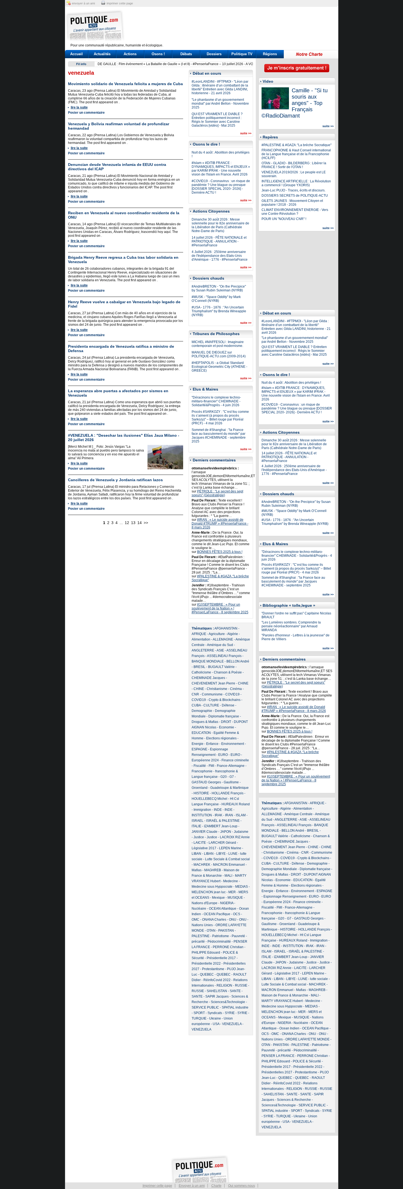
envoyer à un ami (83, 3)
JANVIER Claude (204, 832)
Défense (228, 705)
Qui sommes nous (241, 1186)
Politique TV (241, 54)
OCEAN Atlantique (222, 908)
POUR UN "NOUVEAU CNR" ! (284, 219)
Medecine (230, 881)
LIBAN (196, 854)
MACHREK (202, 865)
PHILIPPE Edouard (206, 952)
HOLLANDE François (227, 793)
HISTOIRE (201, 793)
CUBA (196, 705)
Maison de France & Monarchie (285, 995)
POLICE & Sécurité (307, 1061)
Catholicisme (201, 672)
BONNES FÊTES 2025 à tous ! (219, 552)
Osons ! (158, 54)
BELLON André (237, 661)
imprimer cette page (120, 3)
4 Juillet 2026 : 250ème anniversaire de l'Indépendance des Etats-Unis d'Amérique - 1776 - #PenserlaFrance (220, 255)
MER (232, 892)
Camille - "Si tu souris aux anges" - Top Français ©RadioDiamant (295, 103)
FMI (211, 766)
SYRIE (230, 1013)
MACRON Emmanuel (229, 865)
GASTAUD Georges (206, 782)
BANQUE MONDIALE (208, 661)
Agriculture (217, 634)
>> (146, 522)
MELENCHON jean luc (209, 892)
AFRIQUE (199, 634)
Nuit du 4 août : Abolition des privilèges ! (291, 383)
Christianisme (217, 689)
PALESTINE (200, 936)
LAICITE (200, 843)
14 (139, 522)
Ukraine (215, 1018)
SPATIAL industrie (235, 1007)
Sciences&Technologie (228, 1002)
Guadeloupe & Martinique (229, 788)
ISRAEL (197, 821)
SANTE (235, 991)
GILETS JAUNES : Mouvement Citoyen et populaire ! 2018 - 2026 (292, 203)
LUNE (232, 854)
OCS (236, 914)
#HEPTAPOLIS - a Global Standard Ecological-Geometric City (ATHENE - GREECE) (219, 366)
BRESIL (199, 667)
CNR (195, 694)
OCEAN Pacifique (217, 914)
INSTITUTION (202, 815)
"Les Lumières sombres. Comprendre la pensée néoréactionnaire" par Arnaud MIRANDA (291, 626)
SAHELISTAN (217, 991)
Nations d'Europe (204, 903)
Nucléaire (199, 908)
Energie (197, 744)
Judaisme (241, 832)
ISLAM (241, 815)
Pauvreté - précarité (276, 1050)
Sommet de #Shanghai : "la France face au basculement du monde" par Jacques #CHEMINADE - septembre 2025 (219, 435)
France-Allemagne (231, 766)
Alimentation (201, 639)
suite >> (245, 133)
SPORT (199, 1013)
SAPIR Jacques (217, 996)
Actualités (102, 54)
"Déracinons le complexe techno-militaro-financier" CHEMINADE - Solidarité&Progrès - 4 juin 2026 (216, 401)
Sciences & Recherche (294, 1100)
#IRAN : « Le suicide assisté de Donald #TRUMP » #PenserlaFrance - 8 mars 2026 (220, 523)
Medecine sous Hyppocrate (212, 887)
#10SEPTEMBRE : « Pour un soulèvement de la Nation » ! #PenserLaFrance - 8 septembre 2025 (220, 608)
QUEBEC (207, 974)
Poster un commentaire (86, 113)
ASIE (220, 650)
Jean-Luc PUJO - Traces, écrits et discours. (293, 190)
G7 (231, 777)
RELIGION (224, 985)
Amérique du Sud (220, 645)
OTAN (211, 930)
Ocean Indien (289, 1028)
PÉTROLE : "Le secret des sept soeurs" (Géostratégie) (217, 493)
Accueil (76, 54)
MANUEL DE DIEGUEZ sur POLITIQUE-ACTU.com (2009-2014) (219, 354)
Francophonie (202, 771)
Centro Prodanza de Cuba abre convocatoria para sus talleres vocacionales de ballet (161, 64)
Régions (270, 54)
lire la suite (79, 107)
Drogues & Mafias (205, 722)
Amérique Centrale (298, 814)
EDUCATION (201, 733)
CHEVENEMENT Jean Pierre (213, 683)
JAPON (225, 832)
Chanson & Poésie (228, 672)
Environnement (232, 744)
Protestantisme (213, 969)
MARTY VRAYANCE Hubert (282, 1001)
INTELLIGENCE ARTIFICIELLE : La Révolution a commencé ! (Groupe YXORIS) (296, 183)
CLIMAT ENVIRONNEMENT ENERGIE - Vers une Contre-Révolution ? (295, 212)
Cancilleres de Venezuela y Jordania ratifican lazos (115, 480)
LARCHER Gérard (222, 843)
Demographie (202, 711)
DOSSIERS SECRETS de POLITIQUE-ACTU (295, 195)
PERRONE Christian (228, 947)
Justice (199, 837)
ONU (232, 919)
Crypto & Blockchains (224, 700)
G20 (223, 777)
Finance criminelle (235, 760)
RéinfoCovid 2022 (217, 980)
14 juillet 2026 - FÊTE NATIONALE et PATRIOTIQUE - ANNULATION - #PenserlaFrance (219, 241)
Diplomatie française (223, 716)
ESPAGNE (199, 749)
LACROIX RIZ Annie (235, 837)
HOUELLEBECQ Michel (209, 799)
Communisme (212, 694)
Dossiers (214, 54)
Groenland (200, 788)
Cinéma (236, 689)
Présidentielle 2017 (221, 958)
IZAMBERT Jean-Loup (220, 826)
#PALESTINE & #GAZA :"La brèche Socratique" (296, 145)
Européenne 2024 (205, 760)
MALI (228, 876)
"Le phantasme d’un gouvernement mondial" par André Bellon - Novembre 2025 (220, 103)
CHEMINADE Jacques (208, 678)
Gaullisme (231, 782)
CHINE (243, 683)
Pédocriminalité (219, 941)
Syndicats (215, 1013)
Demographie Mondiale (279, 869)
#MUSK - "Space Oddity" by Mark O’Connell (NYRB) (216, 299)
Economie (226, 727)
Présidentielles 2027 (277, 1072)
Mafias (197, 870)
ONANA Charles (214, 919)
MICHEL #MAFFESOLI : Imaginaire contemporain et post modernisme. (218, 344)
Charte (216, 1186)
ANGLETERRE (203, 650)
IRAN (229, 815)
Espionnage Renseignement (284, 896)
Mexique (218, 898)
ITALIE (196, 826)
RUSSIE (241, 985)
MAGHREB (212, 870)
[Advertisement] (236, 26)
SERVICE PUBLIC (205, 1007)
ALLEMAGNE (223, 639)
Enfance (212, 744)
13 (133, 522)
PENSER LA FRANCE (278, 1056)
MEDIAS (241, 887)
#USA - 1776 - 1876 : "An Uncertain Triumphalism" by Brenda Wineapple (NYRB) (219, 311)
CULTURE (211, 705)
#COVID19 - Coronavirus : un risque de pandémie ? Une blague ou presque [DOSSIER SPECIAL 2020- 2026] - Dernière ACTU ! (221, 186)
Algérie (232, 634)
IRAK (218, 815)
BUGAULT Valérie (221, 667)
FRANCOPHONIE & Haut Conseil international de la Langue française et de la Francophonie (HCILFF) (296, 154)
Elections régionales (221, 738)
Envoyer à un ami (192, 1186)
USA (216, 1024)
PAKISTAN (226, 930)
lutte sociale (319, 979)
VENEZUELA (232, 1024)
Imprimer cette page (157, 1186)
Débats (186, 54)
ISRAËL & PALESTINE (223, 821)
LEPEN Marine (230, 848)
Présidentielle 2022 (206, 963)
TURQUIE (199, 1018)
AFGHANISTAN (225, 628)
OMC (195, 919)
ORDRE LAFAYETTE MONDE (307, 1039)
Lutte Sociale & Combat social (227, 859)
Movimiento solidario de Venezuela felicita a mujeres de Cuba (125, 84)
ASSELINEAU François (224, 656)
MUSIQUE (235, 898)
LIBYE (221, 854)
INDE (218, 810)
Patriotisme (220, 936)
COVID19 (232, 694)
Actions (130, 54)
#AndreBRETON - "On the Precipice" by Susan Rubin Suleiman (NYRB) (219, 288)
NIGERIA (226, 903)
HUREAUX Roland (236, 804)
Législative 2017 (204, 848)
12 (127, 522)
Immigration (202, 810)
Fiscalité (200, 766)
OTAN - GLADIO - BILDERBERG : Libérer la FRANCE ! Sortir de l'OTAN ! (294, 165)
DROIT (226, 722)
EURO (223, 755)
